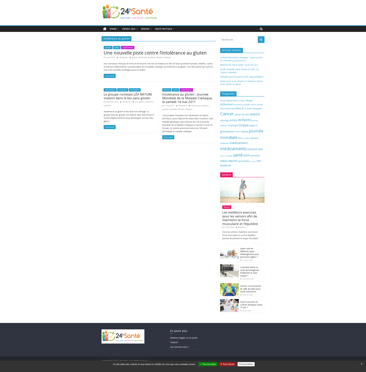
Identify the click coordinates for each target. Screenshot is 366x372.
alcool (223, 100)
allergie (242, 101)
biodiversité (229, 108)
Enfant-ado (128, 28)
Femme (113, 28)
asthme (253, 105)
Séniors (145, 28)
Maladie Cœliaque (163, 57)
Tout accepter (209, 364)
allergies (249, 100)
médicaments (233, 148)
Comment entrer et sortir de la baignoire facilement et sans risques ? (249, 271)
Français (233, 125)
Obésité (252, 149)
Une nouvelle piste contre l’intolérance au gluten (155, 53)
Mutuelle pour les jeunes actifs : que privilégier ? (242, 76)
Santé (117, 47)
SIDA (246, 155)
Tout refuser (228, 364)
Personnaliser (246, 364)
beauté (260, 104)
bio (136, 102)
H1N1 (237, 131)
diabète (255, 114)
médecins (224, 143)
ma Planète (134, 90)
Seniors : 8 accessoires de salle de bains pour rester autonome (250, 289)
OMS (260, 149)
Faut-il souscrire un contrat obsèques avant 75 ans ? (251, 304)
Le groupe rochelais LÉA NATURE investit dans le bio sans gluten (128, 96)
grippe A (253, 125)
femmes (254, 120)
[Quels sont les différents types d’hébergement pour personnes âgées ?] (229, 247)
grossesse (227, 131)
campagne (257, 108)
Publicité (174, 342)
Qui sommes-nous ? (179, 347)
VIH (259, 161)
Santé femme (127, 47)
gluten (134, 57)
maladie (246, 138)
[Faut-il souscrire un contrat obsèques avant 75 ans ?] (229, 300)
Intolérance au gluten (146, 57)
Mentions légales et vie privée (184, 337)
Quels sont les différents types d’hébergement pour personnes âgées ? (249, 252)
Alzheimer (226, 104)
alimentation (110, 90)
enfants (244, 119)
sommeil (255, 155)
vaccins (253, 161)
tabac (223, 161)
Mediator (254, 138)
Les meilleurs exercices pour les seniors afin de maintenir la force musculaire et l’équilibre (240, 218)
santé (238, 155)
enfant (234, 120)
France (223, 125)
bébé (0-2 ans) (243, 108)
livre (240, 138)
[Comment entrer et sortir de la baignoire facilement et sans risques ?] (229, 266)
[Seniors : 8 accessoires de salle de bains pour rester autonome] (229, 284)
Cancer (227, 114)
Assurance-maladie (242, 104)
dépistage (224, 120)
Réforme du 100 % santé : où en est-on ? (239, 65)
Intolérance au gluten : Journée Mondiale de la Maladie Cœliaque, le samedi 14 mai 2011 (187, 98)
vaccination (244, 161)
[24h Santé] (105, 29)
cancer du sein (241, 114)
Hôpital (244, 131)
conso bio (123, 90)
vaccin (232, 160)
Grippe (244, 125)
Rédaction (124, 57)
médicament (238, 143)
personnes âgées (226, 156)
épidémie (225, 165)
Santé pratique (163, 28)
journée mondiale (169, 109)
